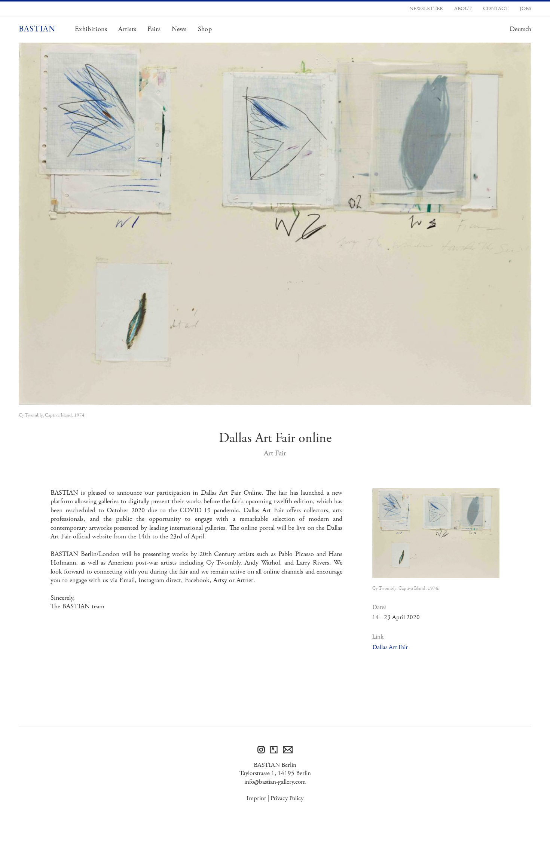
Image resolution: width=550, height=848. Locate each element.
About (463, 8)
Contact (495, 8)
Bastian (37, 29)
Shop (205, 29)
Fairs (154, 29)
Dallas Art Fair (390, 647)
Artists (127, 29)
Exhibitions (91, 29)
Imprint (256, 798)
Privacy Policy (287, 798)
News (179, 29)
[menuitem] (520, 29)
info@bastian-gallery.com (275, 782)
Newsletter (426, 8)
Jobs (525, 8)
